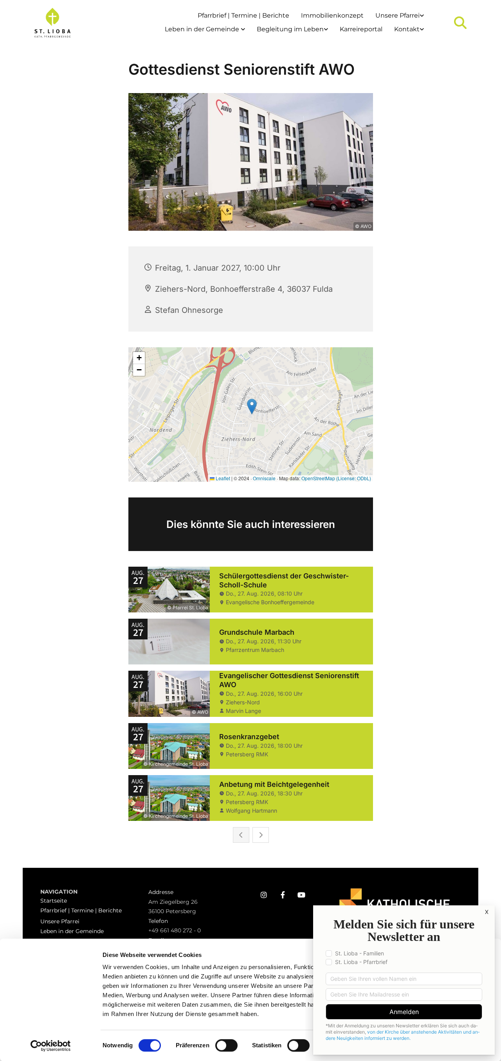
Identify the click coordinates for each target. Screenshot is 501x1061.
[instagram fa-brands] (264, 895)
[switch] (226, 1045)
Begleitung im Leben (290, 29)
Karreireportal (361, 29)
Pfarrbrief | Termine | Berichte (243, 15)
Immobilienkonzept (332, 15)
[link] (399, 16)
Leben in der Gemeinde (203, 29)
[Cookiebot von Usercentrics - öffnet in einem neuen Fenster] (50, 1046)
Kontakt (407, 29)
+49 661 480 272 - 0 (174, 930)
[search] (460, 22)
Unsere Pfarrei (397, 15)
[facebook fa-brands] (282, 895)
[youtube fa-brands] (301, 895)
